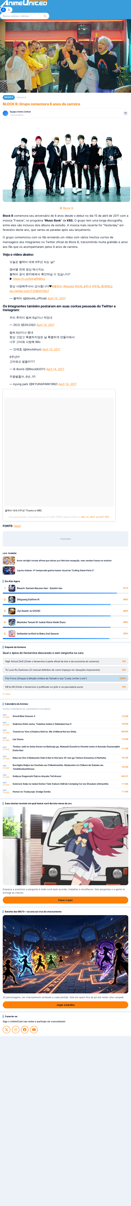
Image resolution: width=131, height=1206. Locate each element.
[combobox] (20, 16)
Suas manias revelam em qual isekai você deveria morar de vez (38, 803)
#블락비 (57, 286)
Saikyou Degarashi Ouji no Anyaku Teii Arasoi (37, 776)
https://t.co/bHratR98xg (29, 278)
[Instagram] (15, 1029)
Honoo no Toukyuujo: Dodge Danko (32, 791)
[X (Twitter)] (6, 1029)
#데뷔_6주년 (83, 286)
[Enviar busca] (45, 16)
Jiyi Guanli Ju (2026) (28, 610)
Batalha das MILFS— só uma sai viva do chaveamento (33, 911)
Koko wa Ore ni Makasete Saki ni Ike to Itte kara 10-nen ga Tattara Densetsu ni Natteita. (60, 757)
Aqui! (17, 526)
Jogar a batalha (65, 1004)
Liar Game (18, 739)
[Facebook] (24, 1029)
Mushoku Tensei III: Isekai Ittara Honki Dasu (41, 622)
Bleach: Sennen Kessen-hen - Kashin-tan (39, 588)
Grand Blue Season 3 (24, 716)
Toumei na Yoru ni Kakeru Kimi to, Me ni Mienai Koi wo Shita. (45, 731)
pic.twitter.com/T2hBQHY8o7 (29, 291)
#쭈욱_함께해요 (102, 286)
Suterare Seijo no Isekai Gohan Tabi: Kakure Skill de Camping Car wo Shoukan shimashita (60, 783)
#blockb (68, 286)
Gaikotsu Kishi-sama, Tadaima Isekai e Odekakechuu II (42, 724)
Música (8, 97)
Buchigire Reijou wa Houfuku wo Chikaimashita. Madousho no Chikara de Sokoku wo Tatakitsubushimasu (58, 767)
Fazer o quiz (65, 900)
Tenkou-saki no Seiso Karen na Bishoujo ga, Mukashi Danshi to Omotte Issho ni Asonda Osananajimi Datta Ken (66, 748)
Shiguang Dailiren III (28, 599)
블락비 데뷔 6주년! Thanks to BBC (23, 510)
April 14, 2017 (57, 298)
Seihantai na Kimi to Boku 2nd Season (38, 633)
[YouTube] (34, 1029)
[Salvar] (125, 113)
